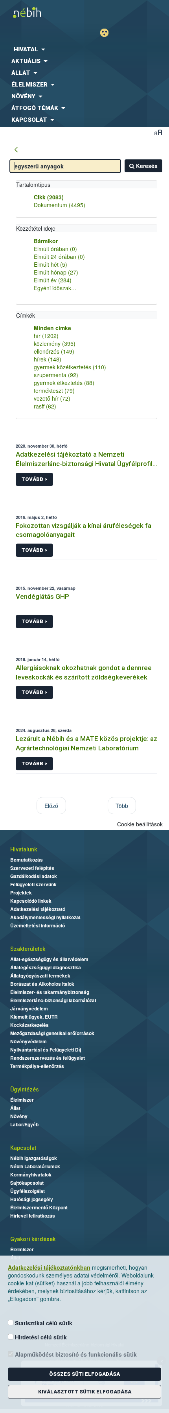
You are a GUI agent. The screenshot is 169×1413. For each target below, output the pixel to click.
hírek (47, 359)
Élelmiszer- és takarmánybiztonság (49, 992)
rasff (45, 406)
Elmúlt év (53, 280)
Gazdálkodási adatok (33, 876)
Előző (51, 805)
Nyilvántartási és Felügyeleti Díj (45, 1049)
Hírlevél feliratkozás (32, 1215)
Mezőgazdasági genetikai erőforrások (52, 1033)
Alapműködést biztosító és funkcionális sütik (75, 1354)
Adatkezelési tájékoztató (37, 908)
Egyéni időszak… (55, 288)
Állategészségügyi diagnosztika (45, 967)
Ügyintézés (24, 1089)
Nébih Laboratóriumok (35, 1166)
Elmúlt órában (55, 249)
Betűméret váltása (158, 132)
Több (122, 805)
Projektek (21, 892)
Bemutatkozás (26, 859)
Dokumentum (59, 205)
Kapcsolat (23, 1148)
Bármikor (46, 241)
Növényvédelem (28, 1041)
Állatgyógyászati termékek (40, 975)
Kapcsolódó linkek (30, 900)
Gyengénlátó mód (107, 33)
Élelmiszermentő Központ (39, 1207)
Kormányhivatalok (30, 1174)
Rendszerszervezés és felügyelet (47, 1057)
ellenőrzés (54, 351)
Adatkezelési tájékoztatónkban (49, 1267)
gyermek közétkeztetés (70, 367)
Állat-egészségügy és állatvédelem (49, 959)
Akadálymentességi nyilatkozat (45, 917)
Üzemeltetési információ (37, 925)
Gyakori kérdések (32, 1239)
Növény (19, 1116)
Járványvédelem (29, 1008)
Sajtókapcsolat (27, 1182)
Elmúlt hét (50, 264)
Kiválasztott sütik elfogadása (84, 1392)
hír (46, 336)
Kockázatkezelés (29, 1024)
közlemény (54, 343)
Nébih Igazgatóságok (33, 1158)
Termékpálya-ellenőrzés (37, 1066)
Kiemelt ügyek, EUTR (34, 1016)
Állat (15, 1107)
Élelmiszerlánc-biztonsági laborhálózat (53, 1000)
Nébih (42, 12)
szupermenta (56, 375)
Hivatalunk (23, 849)
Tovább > (34, 479)
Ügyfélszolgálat (27, 1190)
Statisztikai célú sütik (42, 1323)
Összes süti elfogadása (84, 1374)
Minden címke (52, 328)
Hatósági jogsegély (31, 1199)
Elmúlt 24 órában (59, 256)
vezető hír (52, 398)
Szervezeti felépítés (32, 867)
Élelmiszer (22, 1099)
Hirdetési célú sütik (40, 1337)
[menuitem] (84, 49)
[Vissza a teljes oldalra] (16, 150)
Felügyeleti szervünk (33, 884)
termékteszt (54, 390)
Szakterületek (27, 949)
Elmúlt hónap (56, 272)
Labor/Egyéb (24, 1124)
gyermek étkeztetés (64, 383)
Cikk (49, 197)
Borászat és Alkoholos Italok (42, 983)
